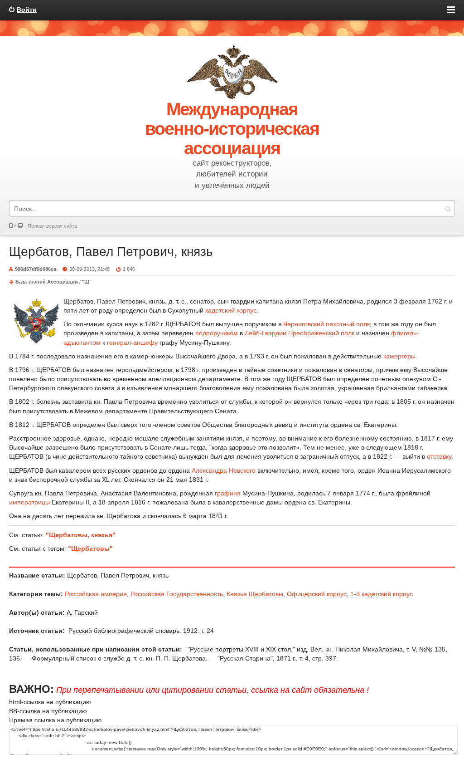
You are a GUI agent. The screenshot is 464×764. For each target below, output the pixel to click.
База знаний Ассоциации (46, 281)
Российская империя (96, 593)
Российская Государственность (176, 593)
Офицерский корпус (317, 593)
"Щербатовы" (90, 548)
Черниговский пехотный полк (326, 324)
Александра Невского (224, 470)
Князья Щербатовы (255, 593)
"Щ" (87, 281)
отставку (439, 456)
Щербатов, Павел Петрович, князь (111, 252)
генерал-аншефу (132, 342)
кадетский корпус (230, 310)
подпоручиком (216, 333)
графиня (228, 493)
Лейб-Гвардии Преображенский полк (299, 333)
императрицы (29, 502)
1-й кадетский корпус (381, 593)
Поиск (447, 208)
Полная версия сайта (52, 226)
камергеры (399, 356)
